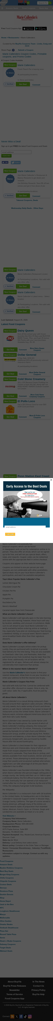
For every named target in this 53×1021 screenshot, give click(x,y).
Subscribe (10, 534)
